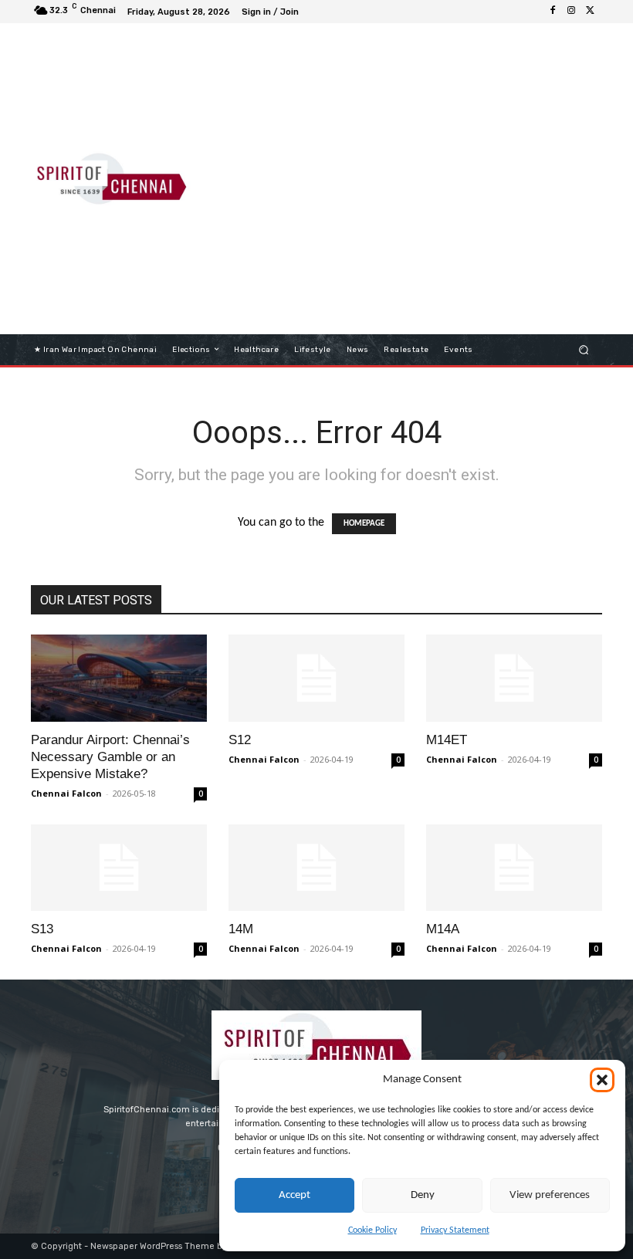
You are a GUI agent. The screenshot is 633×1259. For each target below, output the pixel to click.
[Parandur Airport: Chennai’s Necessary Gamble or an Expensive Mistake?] (119, 678)
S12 (239, 740)
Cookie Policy (372, 1230)
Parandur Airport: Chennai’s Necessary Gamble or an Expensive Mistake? (110, 757)
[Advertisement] (420, 173)
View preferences (549, 1195)
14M (240, 929)
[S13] (119, 868)
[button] (602, 1080)
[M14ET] (514, 678)
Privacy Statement (455, 1230)
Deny (423, 1195)
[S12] (316, 678)
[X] (590, 11)
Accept (294, 1195)
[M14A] (514, 868)
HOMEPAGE (364, 524)
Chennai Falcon (66, 793)
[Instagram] (571, 11)
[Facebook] (552, 11)
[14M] (316, 868)
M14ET (446, 740)
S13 (42, 929)
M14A (442, 929)
